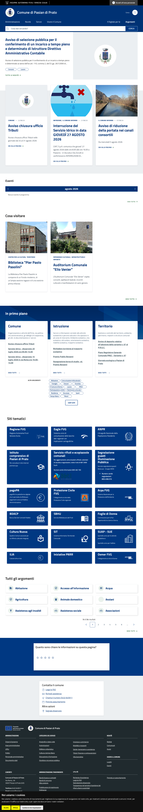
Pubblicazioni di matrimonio (49, 787)
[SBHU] (84, 518)
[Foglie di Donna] (129, 518)
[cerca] (135, 12)
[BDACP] (40, 518)
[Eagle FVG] (84, 436)
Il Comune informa (69, 120)
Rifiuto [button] (15, 808)
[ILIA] (40, 557)
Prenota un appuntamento (116, 777)
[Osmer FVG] (129, 557)
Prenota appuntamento (55, 701)
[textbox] (71, 657)
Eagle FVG (60, 429)
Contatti (8, 772)
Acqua (109, 588)
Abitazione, (57, 120)
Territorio (30, 257)
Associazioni (113, 611)
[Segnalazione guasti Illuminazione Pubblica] (129, 466)
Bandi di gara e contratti (47, 777)
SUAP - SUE (105, 531)
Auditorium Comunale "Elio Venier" (70, 267)
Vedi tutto (131, 202)
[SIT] (84, 538)
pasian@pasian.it (15, 791)
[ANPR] (129, 436)
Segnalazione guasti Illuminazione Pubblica (106, 457)
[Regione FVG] (40, 436)
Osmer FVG (105, 554)
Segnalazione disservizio (81, 783)
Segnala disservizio (54, 710)
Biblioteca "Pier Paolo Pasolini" (24, 265)
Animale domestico (71, 599)
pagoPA (14, 490)
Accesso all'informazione (74, 588)
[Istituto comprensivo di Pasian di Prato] (40, 466)
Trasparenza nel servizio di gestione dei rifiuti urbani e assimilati (87, 786)
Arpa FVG (103, 490)
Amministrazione (12, 735)
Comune (11, 120)
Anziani (110, 599)
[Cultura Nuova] (40, 538)
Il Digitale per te (113, 21)
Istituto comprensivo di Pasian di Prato (19, 455)
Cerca (131, 28)
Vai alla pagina (15, 146)
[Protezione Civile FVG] (84, 497)
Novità (109, 735)
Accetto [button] (6, 808)
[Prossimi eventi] (135, 189)
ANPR (101, 429)
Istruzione (61, 326)
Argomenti (130, 21)
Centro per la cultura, (17, 257)
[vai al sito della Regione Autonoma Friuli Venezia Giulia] (27, 2)
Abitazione (21, 588)
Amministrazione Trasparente (51, 772)
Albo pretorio (43, 783)
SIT (56, 531)
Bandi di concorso (45, 780)
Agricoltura (21, 599)
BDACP (14, 513)
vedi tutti (71, 402)
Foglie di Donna (107, 513)
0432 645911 (59, 697)
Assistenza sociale (70, 611)
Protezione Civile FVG (64, 492)
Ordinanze (42, 790)
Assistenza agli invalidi (28, 611)
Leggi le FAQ (51, 689)
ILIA (12, 554)
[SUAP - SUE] (129, 538)
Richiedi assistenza (54, 693)
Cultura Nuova (18, 531)
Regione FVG (18, 429)
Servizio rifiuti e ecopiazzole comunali (71, 454)
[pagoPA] (40, 497)
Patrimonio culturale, (62, 257)
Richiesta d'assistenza (81, 777)
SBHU (57, 513)
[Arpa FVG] (129, 497)
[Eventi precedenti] (8, 189)
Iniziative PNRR (63, 554)
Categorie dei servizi (47, 735)
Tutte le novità (12, 75)
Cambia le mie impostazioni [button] (31, 808)
